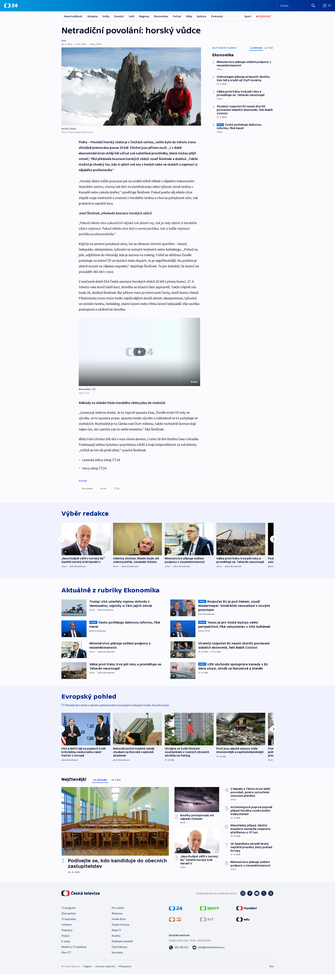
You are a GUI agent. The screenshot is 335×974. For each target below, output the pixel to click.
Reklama (117, 913)
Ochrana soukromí (105, 966)
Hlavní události (73, 16)
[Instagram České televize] (243, 893)
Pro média (118, 908)
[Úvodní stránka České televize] (80, 893)
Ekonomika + (85, 389)
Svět (131, 16)
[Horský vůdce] (131, 86)
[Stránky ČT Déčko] (175, 919)
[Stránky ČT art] (206, 919)
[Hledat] (313, 5)
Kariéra (116, 935)
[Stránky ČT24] (175, 908)
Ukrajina (92, 16)
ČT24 (116, 488)
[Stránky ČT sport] (209, 908)
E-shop (65, 941)
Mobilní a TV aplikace (74, 947)
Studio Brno (119, 919)
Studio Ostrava (120, 924)
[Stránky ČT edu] (242, 919)
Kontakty (117, 952)
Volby (105, 16)
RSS (271, 966)
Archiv (103, 488)
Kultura (201, 16)
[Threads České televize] (271, 893)
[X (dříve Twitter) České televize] (264, 893)
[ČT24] (11, 5)
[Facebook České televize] (250, 893)
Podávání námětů (122, 941)
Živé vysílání (68, 913)
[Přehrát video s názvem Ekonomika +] (139, 352)
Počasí (177, 16)
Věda (189, 16)
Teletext (66, 924)
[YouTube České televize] (257, 893)
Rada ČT (116, 930)
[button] (139, 352)
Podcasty (217, 16)
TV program (68, 908)
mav (63, 40)
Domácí (119, 16)
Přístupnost (125, 966)
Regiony (144, 16)
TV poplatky (68, 919)
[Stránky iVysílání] (246, 908)
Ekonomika (161, 16)
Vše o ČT (66, 952)
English (87, 966)
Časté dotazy (119, 947)
